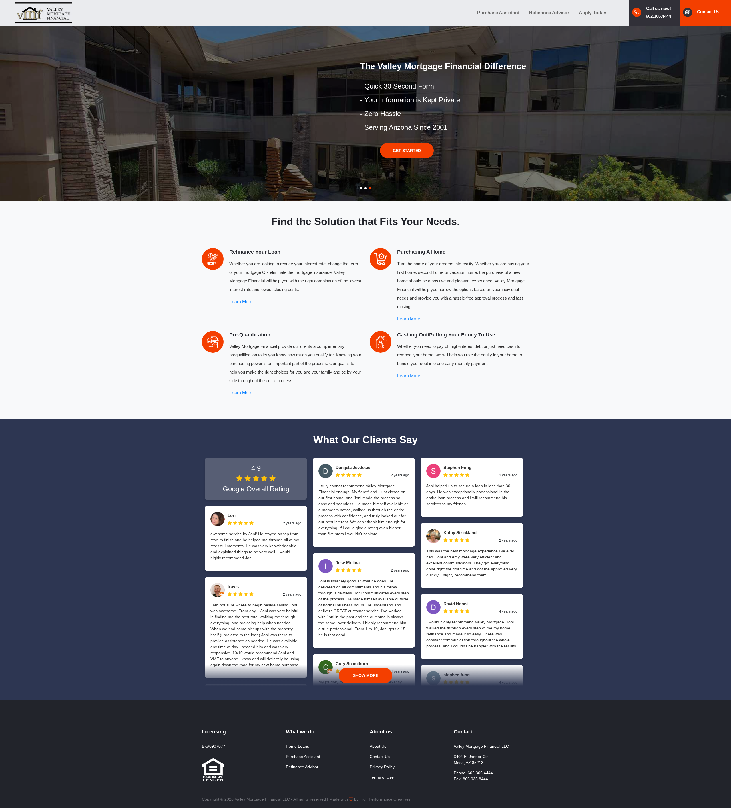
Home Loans (297, 746)
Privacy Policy (382, 767)
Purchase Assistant (498, 12)
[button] (361, 188)
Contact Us (380, 756)
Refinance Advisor (549, 12)
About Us (378, 746)
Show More (365, 675)
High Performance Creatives (385, 799)
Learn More (240, 301)
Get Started (407, 150)
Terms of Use (382, 777)
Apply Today (592, 12)
